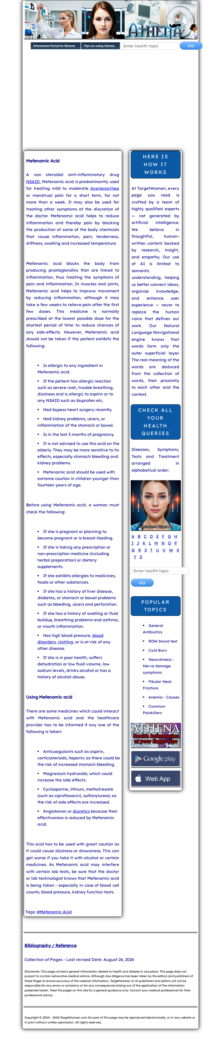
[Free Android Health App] (156, 766)
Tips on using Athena (99, 45)
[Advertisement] (122, 104)
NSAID (33, 181)
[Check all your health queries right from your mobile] (156, 746)
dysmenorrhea (104, 188)
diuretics (81, 811)
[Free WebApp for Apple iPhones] (156, 785)
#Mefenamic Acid (54, 911)
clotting (65, 641)
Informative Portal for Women (54, 45)
